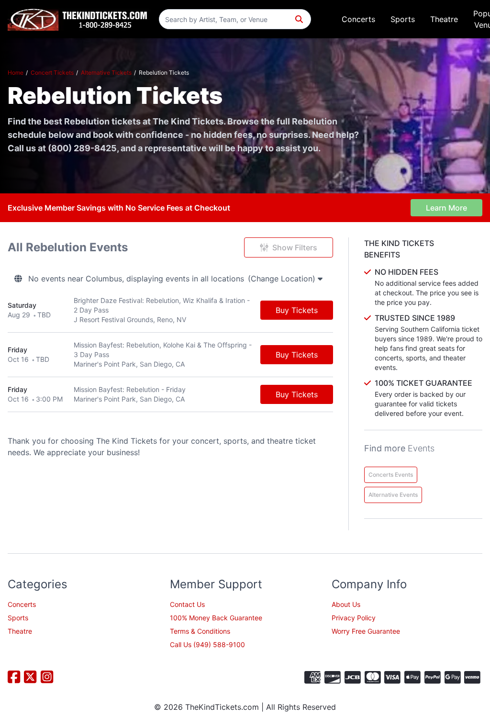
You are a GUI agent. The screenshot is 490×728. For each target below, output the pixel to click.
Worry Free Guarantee (366, 631)
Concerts (358, 19)
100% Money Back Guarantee (216, 618)
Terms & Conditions (200, 631)
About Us (346, 604)
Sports (402, 19)
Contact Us (187, 604)
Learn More (446, 208)
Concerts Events (390, 474)
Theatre (444, 19)
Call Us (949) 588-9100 (207, 644)
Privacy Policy (354, 618)
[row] (170, 310)
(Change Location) (283, 278)
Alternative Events (393, 494)
